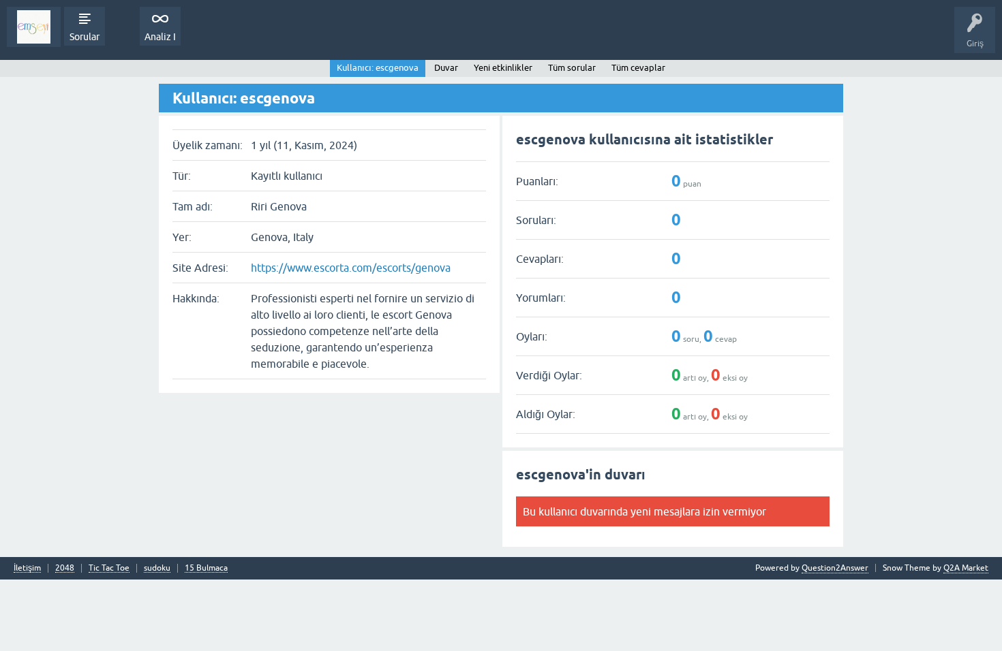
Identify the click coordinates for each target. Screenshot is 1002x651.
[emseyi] (34, 27)
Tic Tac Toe (109, 568)
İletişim (27, 568)
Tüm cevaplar (638, 68)
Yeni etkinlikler (503, 68)
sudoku (157, 568)
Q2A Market (965, 568)
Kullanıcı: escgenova (378, 68)
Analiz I (160, 36)
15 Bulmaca (206, 568)
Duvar (446, 68)
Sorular (85, 36)
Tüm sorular (572, 68)
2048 (64, 568)
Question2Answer (835, 568)
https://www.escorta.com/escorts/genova (351, 267)
